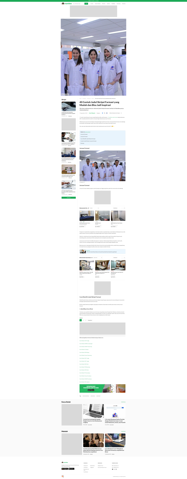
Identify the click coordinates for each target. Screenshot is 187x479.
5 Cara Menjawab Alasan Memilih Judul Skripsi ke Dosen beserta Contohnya (68, 159)
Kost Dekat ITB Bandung (85, 390)
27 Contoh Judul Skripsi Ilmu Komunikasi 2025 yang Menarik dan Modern (68, 192)
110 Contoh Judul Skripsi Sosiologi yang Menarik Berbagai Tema (68, 176)
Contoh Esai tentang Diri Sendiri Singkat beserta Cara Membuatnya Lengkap (92, 444)
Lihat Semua (69, 197)
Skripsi (93, 98)
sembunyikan (87, 151)
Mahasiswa (69, 145)
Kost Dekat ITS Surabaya (85, 396)
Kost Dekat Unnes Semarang (86, 378)
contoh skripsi (93, 419)
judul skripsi (98, 419)
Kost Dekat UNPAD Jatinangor (86, 367)
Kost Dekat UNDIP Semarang (86, 370)
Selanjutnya (90, 343)
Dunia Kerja (118, 1)
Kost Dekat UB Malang (84, 375)
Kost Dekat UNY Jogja (84, 384)
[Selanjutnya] (124, 228)
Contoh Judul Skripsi (86, 419)
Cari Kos (92, 1)
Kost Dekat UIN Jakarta (85, 405)
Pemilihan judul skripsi (113, 117)
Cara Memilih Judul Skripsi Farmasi (88, 158)
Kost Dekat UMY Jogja (84, 381)
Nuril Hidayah (92, 113)
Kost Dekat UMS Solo (84, 393)
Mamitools (123, 1)
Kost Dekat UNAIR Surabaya (86, 402)
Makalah (91, 477)
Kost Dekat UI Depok (84, 372)
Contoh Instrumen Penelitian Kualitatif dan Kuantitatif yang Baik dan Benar (68, 113)
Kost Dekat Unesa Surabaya (85, 399)
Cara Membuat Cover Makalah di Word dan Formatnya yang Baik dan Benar (114, 473)
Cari (86, 1)
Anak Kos (108, 1)
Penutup (82, 162)
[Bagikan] (103, 113)
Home (80, 98)
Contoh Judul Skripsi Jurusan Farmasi (88, 160)
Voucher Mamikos (97, 1)
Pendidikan (113, 1)
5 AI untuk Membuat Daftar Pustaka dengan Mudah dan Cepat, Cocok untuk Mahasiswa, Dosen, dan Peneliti (115, 444)
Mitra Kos (103, 1)
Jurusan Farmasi (84, 153)
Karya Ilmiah (90, 448)
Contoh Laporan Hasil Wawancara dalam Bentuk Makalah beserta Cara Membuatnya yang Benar (93, 473)
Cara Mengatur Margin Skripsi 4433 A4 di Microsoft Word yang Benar (68, 143)
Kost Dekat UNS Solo (84, 387)
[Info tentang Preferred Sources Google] (121, 113)
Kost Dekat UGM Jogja (84, 364)
